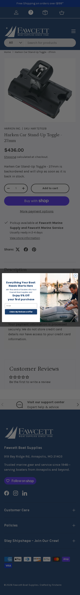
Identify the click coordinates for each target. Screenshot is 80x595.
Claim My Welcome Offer (20, 311)
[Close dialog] (75, 275)
